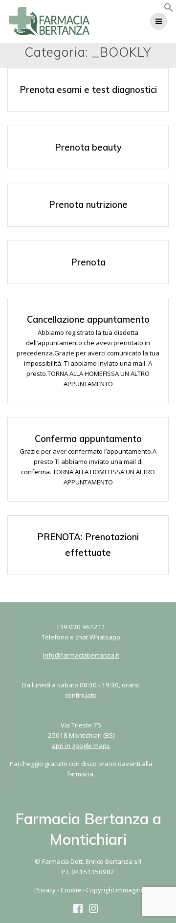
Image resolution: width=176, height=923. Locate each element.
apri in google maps (81, 745)
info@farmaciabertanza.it (81, 655)
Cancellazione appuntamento (88, 319)
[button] (169, 9)
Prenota (88, 262)
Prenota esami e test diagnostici (88, 89)
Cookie (71, 889)
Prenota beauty (88, 147)
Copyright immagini (114, 889)
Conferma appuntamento (88, 438)
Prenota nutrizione (88, 204)
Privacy (45, 889)
